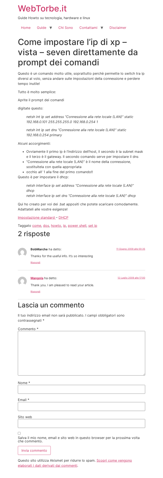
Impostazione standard (37, 217)
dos (46, 225)
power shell (77, 225)
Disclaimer (118, 27)
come (36, 225)
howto (56, 225)
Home (26, 27)
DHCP (63, 217)
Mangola (37, 278)
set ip (92, 225)
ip (64, 225)
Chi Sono (65, 27)
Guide (41, 27)
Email (23, 399)
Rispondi (35, 262)
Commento (28, 329)
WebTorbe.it (42, 8)
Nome (24, 382)
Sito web (25, 417)
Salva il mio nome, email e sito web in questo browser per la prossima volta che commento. (79, 439)
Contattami (88, 27)
